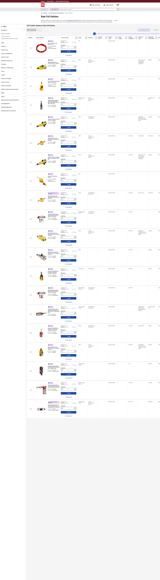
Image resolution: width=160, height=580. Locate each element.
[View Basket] (117, 5)
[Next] (159, 30)
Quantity (63, 45)
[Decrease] (62, 47)
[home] (41, 12)
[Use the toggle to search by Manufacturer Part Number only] (57, 9)
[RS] (42, 5)
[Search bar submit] (117, 9)
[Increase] (75, 47)
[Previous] (152, 30)
